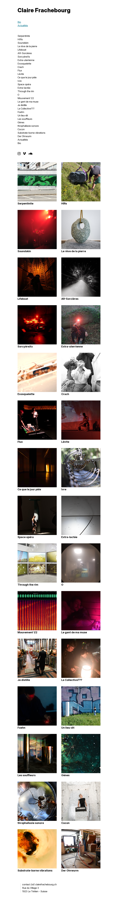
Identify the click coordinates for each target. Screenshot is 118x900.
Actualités (23, 25)
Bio (19, 22)
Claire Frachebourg (44, 10)
